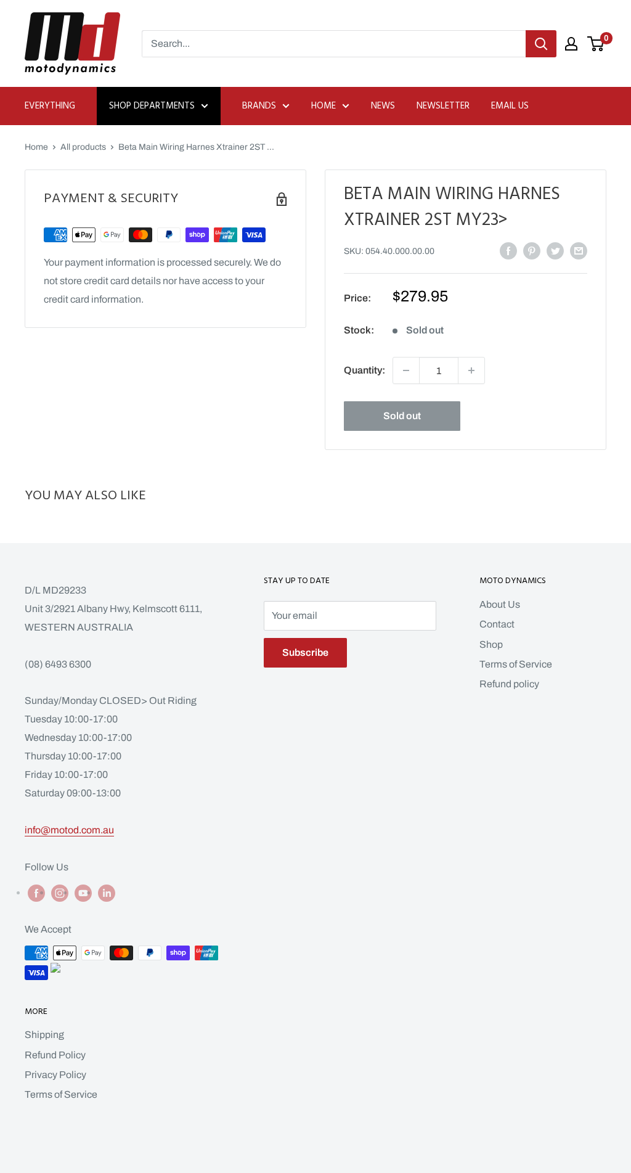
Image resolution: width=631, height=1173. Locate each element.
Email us (510, 106)
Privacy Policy (55, 1074)
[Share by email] (578, 250)
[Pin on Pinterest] (531, 250)
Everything (50, 106)
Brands (259, 106)
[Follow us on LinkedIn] (106, 892)
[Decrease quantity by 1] (406, 370)
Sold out (402, 416)
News (383, 106)
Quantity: (364, 370)
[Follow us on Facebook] (36, 892)
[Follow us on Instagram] (59, 892)
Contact (497, 624)
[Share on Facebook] (508, 250)
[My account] (571, 44)
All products (83, 147)
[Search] (541, 43)
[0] (596, 43)
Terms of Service (515, 664)
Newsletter (443, 106)
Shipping (44, 1034)
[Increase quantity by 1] (471, 370)
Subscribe (305, 652)
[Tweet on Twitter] (555, 250)
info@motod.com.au (69, 830)
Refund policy (509, 684)
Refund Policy (55, 1055)
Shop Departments (152, 106)
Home (323, 106)
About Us (499, 604)
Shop (491, 644)
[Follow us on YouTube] (83, 892)
